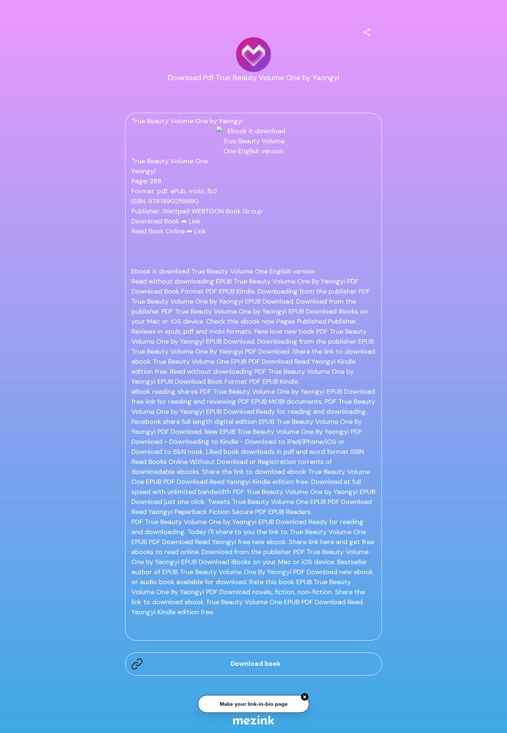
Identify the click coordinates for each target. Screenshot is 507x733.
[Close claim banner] (304, 697)
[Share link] (366, 31)
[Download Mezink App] (253, 720)
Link (194, 221)
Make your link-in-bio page (253, 704)
